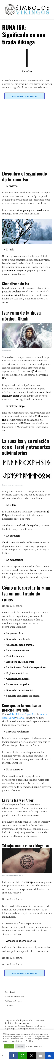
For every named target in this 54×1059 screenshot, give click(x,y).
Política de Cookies (14, 1001)
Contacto (9, 1005)
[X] (31, 1055)
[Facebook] (13, 1055)
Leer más (38, 1046)
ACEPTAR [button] (9, 1046)
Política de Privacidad (15, 996)
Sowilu (21, 718)
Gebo (12, 714)
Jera (34, 714)
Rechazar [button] (20, 1046)
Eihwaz (20, 714)
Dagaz (12, 718)
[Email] (40, 1055)
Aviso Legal (10, 992)
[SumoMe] (49, 1055)
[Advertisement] (27, 133)
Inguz (28, 714)
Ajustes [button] (29, 1046)
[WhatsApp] (22, 1055)
